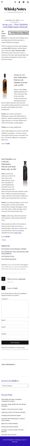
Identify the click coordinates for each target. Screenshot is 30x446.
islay (15, 269)
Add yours (10, 282)
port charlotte (21, 269)
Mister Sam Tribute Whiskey (9, 423)
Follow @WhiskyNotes (8, 364)
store (17, 42)
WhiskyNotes (15, 8)
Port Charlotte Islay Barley (8, 259)
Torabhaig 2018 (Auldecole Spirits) (11, 415)
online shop (17, 233)
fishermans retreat (7, 269)
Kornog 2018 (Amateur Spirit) (9, 426)
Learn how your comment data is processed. (14, 349)
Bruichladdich (15, 22)
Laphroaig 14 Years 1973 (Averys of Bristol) (13, 412)
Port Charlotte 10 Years (7, 256)
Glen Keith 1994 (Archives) (8, 434)
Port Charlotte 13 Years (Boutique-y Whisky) (13, 249)
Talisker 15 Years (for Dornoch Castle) (12, 409)
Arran (22, 20)
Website (3, 334)
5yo (13, 267)
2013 (9, 267)
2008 (6, 267)
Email (3, 327)
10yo (2, 267)
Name (3, 320)
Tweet (4, 240)
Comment (4, 299)
